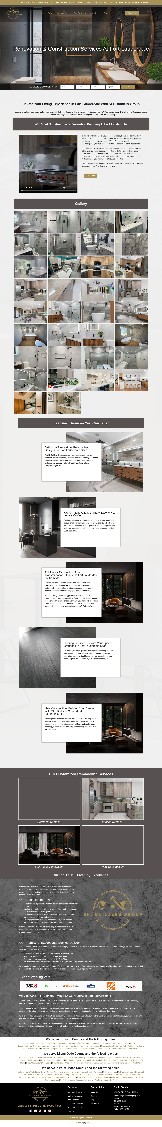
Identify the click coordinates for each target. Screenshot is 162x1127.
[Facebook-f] (30, 1111)
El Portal (95, 1058)
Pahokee (61, 1077)
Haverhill (132, 1072)
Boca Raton (40, 1072)
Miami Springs (117, 1060)
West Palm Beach (110, 1080)
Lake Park (90, 1075)
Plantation (45, 1049)
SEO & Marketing (77, 1123)
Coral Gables (71, 1058)
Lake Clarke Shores (78, 1075)
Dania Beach (62, 1043)
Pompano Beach (57, 1049)
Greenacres (112, 1072)
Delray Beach (87, 1072)
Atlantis (21, 1072)
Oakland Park (121, 1046)
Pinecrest (68, 1063)
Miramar (97, 1046)
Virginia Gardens (125, 1063)
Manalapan (135, 1075)
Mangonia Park (24, 1077)
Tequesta (80, 1080)
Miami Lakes (94, 1060)
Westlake (98, 1080)
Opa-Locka (46, 1063)
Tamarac (107, 1049)
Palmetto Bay (57, 1063)
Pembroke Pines (33, 1049)
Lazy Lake (65, 1046)
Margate (89, 1046)
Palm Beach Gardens (85, 1077)
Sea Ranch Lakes (71, 1049)
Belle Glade (30, 1072)
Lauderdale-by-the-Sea (27, 1046)
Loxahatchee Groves (122, 1075)
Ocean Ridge (52, 1077)
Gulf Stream (123, 1072)
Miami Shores (105, 1060)
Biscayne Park (59, 1058)
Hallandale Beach (108, 1043)
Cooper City (40, 1043)
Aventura (22, 1058)
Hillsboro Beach (123, 1043)
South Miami (78, 1063)
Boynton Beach (52, 1072)
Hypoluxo (31, 1075)
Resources (94, 1103)
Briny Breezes (65, 1072)
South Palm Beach (67, 1080)
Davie (71, 1043)
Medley (55, 1060)
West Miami (137, 1063)
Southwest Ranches (87, 1049)
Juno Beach (40, 1075)
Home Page (47, 13)
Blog (106, 13)
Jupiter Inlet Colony (61, 1075)
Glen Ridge (98, 1072)
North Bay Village (130, 1060)
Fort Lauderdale (94, 1043)
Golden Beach (115, 1058)
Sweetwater (113, 1063)
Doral (89, 1058)
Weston (124, 1049)
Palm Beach (71, 1077)
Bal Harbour (31, 1058)
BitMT (89, 1123)
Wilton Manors (134, 1049)
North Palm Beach (39, 1077)
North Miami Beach (33, 1063)
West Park (116, 1049)
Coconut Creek (28, 1043)
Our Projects (79, 13)
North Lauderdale (108, 1046)
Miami (61, 1060)
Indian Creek (34, 1060)
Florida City (104, 1058)
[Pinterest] (40, 1111)
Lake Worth (100, 1075)
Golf (105, 1072)
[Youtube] (49, 1111)
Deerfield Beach (80, 1043)
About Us (94, 13)
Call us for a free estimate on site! (129, 2)
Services (61, 13)
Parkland (131, 1046)
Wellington (89, 1080)
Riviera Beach (127, 1077)
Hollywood (134, 1043)
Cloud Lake (76, 1072)
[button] (132, 13)
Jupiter (49, 1075)
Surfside (103, 1063)
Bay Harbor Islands (45, 1058)
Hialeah (125, 1058)
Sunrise (99, 1049)
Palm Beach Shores (102, 1077)
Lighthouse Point (77, 1046)
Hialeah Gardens (136, 1058)
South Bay (55, 1080)
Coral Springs (51, 1043)
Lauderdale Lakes (44, 1046)
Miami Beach (70, 1060)
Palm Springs (116, 1077)
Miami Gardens (82, 1060)
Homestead (23, 1060)
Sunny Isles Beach (92, 1063)
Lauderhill (56, 1046)
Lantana (109, 1075)
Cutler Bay (81, 1058)
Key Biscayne (45, 1060)
